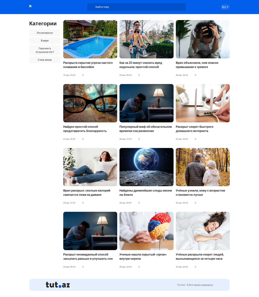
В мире (45, 40)
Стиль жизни (45, 59)
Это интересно (45, 32)
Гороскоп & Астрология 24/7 (45, 50)
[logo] (40, 6)
